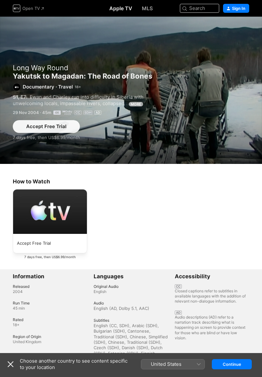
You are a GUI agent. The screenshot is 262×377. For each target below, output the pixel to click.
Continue (232, 364)
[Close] (10, 364)
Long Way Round (40, 68)
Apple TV (120, 8)
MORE (136, 104)
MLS (147, 8)
